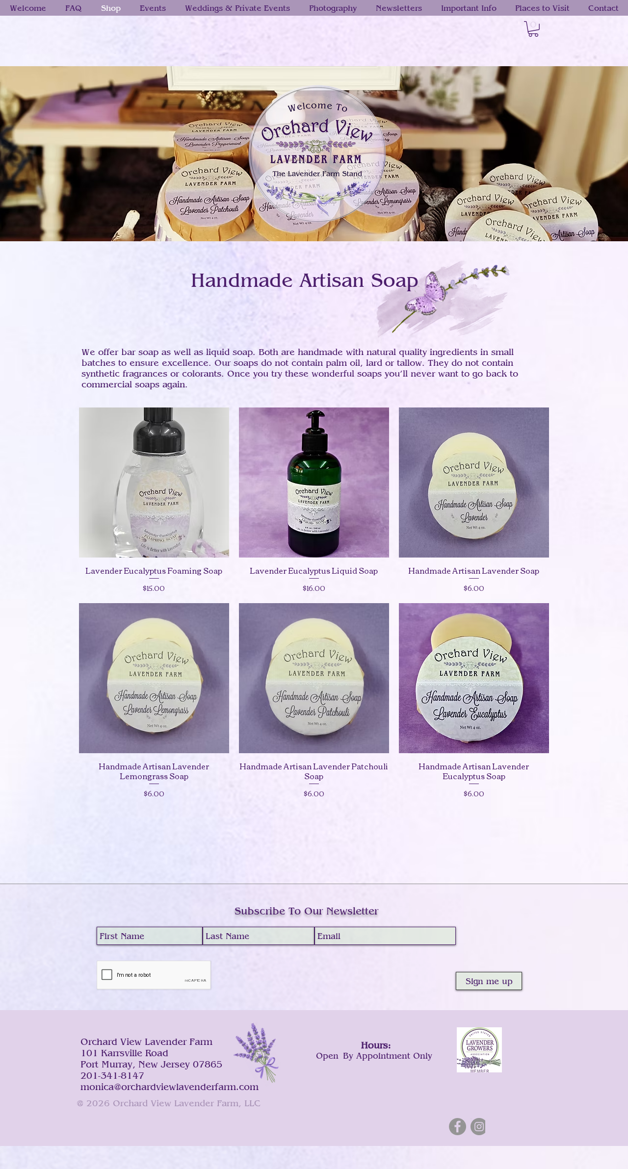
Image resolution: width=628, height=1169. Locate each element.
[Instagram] (479, 1126)
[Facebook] (457, 1126)
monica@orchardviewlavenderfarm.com (169, 1086)
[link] (533, 29)
